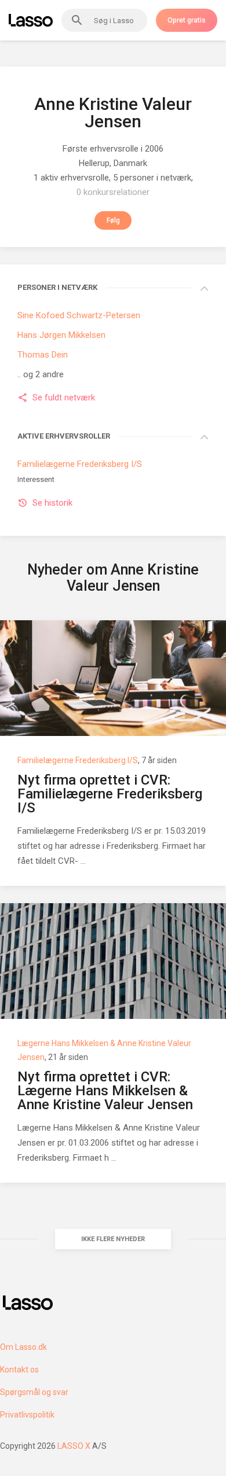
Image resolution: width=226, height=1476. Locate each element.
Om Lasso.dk (23, 1347)
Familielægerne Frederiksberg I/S (79, 464)
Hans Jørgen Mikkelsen (61, 335)
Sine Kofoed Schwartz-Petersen (78, 315)
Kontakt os (19, 1369)
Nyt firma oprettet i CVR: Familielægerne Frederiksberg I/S (109, 794)
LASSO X (73, 1446)
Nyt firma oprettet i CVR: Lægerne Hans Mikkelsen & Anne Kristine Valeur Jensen (105, 1091)
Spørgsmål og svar (34, 1392)
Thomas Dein (42, 354)
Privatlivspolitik (27, 1414)
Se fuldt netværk (63, 397)
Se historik (52, 503)
